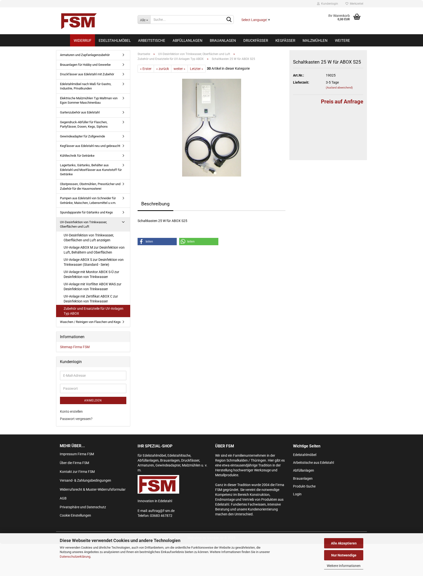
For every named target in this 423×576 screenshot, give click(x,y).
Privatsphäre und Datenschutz (83, 507)
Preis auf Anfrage (342, 102)
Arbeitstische (151, 40)
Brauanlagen (223, 40)
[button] (157, 241)
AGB (63, 498)
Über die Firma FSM (74, 463)
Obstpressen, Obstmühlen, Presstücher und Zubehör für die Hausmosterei (90, 186)
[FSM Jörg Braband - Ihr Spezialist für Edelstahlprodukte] (95, 20)
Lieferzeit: (301, 82)
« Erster (146, 69)
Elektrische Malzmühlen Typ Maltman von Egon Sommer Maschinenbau (89, 100)
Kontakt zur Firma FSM (77, 472)
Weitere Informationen (344, 566)
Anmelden (93, 400)
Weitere (342, 40)
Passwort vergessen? (76, 419)
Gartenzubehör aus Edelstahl (80, 112)
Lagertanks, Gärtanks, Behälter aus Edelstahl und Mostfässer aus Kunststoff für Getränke (91, 169)
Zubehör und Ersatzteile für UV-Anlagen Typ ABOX (93, 311)
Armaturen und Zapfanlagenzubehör (85, 55)
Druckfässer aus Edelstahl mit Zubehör (87, 74)
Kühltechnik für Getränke (77, 155)
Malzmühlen (315, 40)
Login (297, 494)
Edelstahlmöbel (115, 40)
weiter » (179, 69)
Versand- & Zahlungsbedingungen (85, 480)
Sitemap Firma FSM (75, 347)
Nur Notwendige (343, 555)
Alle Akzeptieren (344, 543)
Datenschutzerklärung (75, 556)
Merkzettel (355, 3)
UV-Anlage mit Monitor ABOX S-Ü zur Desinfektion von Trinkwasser (91, 274)
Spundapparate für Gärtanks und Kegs (86, 212)
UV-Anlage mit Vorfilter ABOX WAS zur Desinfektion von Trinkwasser (92, 286)
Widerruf (82, 40)
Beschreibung (155, 204)
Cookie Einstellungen (75, 515)
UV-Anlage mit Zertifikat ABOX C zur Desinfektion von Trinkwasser (91, 298)
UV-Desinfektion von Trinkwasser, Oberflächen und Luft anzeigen (89, 237)
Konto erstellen (71, 411)
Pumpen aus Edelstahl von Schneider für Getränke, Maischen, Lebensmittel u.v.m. (88, 200)
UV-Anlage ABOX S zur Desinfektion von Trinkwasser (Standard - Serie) (94, 262)
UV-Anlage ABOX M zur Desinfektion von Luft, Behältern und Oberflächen (94, 249)
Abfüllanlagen (187, 40)
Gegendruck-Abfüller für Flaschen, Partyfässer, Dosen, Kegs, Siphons (84, 124)
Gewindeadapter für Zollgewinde (82, 136)
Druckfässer (255, 40)
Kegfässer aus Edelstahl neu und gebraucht (90, 146)
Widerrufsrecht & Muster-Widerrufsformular (93, 489)
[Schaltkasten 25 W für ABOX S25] (211, 127)
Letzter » (196, 69)
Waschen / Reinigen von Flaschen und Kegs (90, 322)
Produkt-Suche (304, 486)
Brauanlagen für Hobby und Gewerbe (85, 64)
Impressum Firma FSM (77, 454)
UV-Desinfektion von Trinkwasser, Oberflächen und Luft (83, 224)
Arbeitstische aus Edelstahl (313, 463)
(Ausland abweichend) (339, 87)
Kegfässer (285, 40)
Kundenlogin (329, 3)
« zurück (162, 69)
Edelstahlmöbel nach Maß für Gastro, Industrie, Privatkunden (85, 86)
